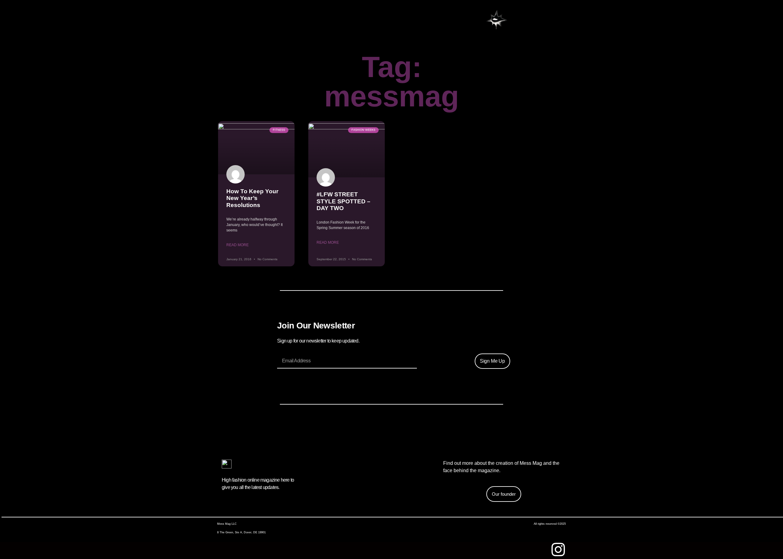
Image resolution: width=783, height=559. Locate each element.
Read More (237, 245)
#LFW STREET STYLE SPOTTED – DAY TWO (343, 201)
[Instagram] (558, 549)
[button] (497, 20)
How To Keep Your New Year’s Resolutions (252, 198)
